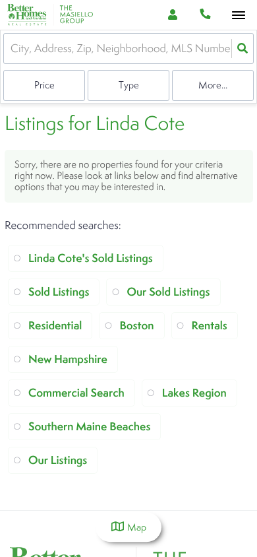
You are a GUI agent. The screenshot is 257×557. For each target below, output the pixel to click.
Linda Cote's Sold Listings (90, 258)
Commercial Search (76, 393)
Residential (55, 325)
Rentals (209, 325)
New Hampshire (67, 359)
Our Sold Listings (168, 292)
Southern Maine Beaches (89, 426)
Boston (136, 325)
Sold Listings (58, 292)
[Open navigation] (238, 15)
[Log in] (172, 15)
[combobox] (12, 48)
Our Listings (57, 460)
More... (212, 85)
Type (129, 85)
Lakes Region (194, 393)
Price (44, 85)
